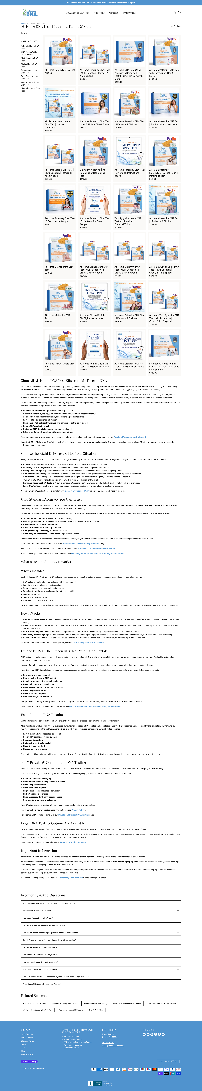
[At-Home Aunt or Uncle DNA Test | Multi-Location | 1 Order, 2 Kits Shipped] (164, 248)
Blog (23, 1051)
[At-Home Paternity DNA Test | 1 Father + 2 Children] (129, 103)
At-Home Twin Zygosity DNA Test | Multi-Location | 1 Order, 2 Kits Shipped (164, 318)
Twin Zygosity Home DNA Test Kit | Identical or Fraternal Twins (127, 221)
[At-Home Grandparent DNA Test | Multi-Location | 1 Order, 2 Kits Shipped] (95, 248)
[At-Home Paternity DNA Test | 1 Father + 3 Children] (164, 200)
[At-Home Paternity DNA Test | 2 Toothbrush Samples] (60, 200)
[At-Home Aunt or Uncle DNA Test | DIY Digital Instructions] (95, 345)
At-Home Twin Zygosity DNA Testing (37, 1010)
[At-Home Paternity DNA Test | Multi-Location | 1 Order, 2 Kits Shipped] (95, 52)
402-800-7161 (108, 1043)
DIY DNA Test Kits (96, 1010)
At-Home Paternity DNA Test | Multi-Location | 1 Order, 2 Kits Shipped (95, 73)
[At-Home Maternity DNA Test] (60, 297)
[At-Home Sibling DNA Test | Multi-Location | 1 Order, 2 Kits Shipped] (60, 151)
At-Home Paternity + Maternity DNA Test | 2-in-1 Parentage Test (163, 172)
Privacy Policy (27, 1054)
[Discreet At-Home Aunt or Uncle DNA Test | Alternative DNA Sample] (164, 345)
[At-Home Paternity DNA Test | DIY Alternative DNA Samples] (95, 200)
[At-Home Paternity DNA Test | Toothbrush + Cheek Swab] (164, 103)
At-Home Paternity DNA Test (60, 70)
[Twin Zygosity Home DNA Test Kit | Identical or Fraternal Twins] (129, 200)
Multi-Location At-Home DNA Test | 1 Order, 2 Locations (57, 124)
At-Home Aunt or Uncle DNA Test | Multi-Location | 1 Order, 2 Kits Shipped (164, 269)
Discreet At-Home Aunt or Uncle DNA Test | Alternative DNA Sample (164, 366)
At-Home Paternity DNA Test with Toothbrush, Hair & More (164, 73)
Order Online (129, 12)
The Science (100, 12)
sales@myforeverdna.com (113, 1046)
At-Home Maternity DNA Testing (65, 1003)
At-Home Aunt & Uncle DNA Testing (161, 1003)
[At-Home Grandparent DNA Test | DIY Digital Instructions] (129, 345)
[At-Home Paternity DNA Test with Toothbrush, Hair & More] (164, 52)
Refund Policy (27, 1038)
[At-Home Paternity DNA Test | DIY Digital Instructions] (129, 151)
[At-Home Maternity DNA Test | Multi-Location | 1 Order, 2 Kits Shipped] (129, 248)
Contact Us (114, 12)
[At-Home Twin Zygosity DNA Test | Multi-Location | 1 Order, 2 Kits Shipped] (164, 297)
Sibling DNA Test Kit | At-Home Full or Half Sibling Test (93, 172)
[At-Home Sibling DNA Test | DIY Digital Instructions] (95, 297)
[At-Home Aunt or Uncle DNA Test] (60, 345)
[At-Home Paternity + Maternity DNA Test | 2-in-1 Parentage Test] (164, 151)
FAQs (23, 1048)
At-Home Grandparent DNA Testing (127, 1003)
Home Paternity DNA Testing (34, 1003)
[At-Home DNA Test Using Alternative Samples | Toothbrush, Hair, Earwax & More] (129, 52)
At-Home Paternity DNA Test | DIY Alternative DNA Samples (95, 221)
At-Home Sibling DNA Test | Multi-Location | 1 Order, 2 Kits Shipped (59, 172)
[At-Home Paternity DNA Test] (60, 52)
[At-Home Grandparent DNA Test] (60, 248)
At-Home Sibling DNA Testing (95, 1003)
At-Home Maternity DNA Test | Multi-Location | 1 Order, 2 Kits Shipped (127, 269)
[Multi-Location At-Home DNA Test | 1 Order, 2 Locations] (60, 103)
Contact (24, 1044)
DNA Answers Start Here (78, 12)
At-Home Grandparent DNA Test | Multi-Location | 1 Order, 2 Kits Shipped (94, 269)
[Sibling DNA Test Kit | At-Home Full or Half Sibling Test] (95, 151)
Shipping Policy (27, 1041)
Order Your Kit (27, 1034)
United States (167, 1061)
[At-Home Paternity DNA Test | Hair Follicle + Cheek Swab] (95, 103)
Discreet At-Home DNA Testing (70, 1010)
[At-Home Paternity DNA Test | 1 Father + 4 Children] (129, 297)
